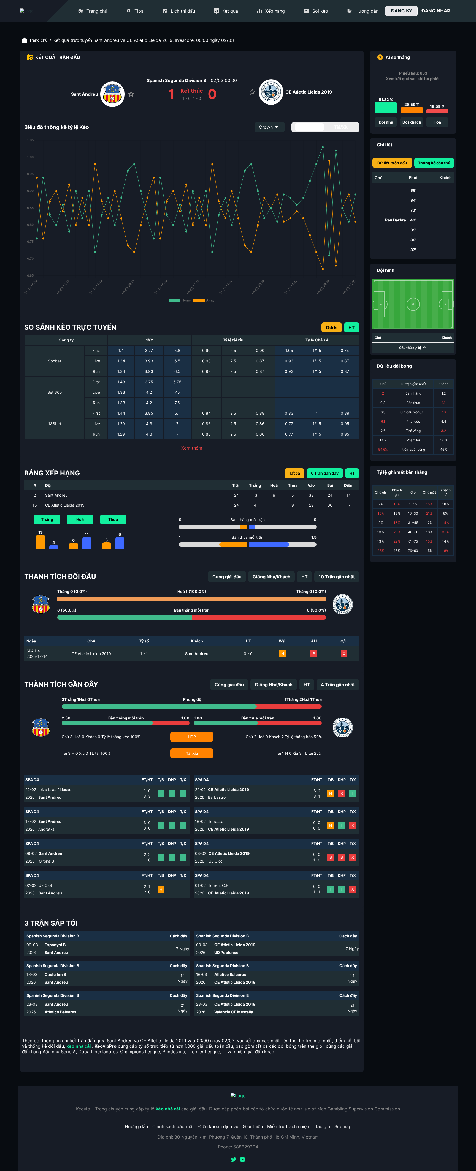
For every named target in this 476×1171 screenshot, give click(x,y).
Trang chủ (38, 40)
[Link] (36, 11)
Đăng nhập (435, 10)
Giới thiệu (253, 1126)
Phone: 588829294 (238, 1147)
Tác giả (322, 1126)
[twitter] (233, 1160)
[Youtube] (242, 1160)
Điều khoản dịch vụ (218, 1126)
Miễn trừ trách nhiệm (288, 1126)
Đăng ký (401, 10)
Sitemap (342, 1126)
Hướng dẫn (136, 1126)
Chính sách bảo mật (173, 1126)
